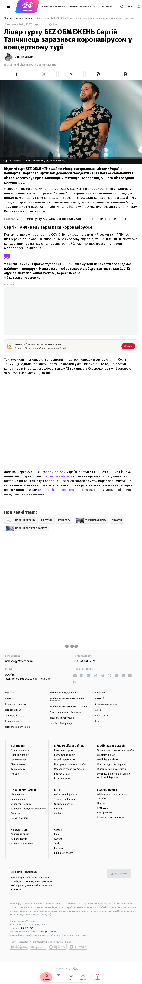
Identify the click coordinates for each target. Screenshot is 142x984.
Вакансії (99, 698)
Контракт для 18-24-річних (112, 764)
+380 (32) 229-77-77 (29, 928)
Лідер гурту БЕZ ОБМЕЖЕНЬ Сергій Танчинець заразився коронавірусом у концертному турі (86, 18)
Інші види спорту (63, 852)
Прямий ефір (18, 759)
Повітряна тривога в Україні (70, 764)
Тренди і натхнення (22, 843)
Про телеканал (13, 710)
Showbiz (8, 18)
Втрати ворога (62, 778)
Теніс (57, 843)
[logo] (27, 6)
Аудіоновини (18, 769)
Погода (15, 773)
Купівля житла (19, 838)
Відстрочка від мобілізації (112, 769)
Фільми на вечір (63, 804)
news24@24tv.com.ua (19, 661)
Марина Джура (23, 57)
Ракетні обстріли (63, 750)
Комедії (58, 808)
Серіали (58, 813)
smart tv (57, 947)
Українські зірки (53, 6)
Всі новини (18, 745)
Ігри (97, 721)
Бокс (56, 834)
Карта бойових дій (64, 754)
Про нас (9, 693)
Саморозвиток (105, 812)
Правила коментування (62, 718)
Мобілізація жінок (107, 759)
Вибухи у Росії (62, 773)
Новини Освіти (107, 790)
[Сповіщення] (138, 6)
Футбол (58, 838)
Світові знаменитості (84, 6)
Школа (101, 803)
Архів (98, 710)
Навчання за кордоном (110, 817)
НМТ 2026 (102, 807)
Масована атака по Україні (69, 769)
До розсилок (119, 874)
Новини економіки (23, 790)
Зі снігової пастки (58, 476)
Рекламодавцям (13, 721)
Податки (15, 813)
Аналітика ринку (20, 834)
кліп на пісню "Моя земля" (58, 490)
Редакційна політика (16, 704)
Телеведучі (11, 716)
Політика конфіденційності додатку (69, 706)
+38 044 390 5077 (84, 661)
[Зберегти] (125, 74)
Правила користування (17, 727)
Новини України (20, 754)
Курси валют (18, 799)
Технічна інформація (61, 723)
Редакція (10, 698)
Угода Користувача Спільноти (66, 712)
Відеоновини (18, 764)
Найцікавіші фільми (65, 794)
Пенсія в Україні (20, 818)
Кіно (57, 790)
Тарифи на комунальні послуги (28, 808)
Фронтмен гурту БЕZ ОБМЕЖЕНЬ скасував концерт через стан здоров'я (72, 219)
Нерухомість (19, 829)
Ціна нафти (17, 794)
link (75, 676)
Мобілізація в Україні (111, 745)
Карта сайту (101, 716)
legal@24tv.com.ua (50, 931)
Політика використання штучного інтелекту (68, 699)
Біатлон (58, 848)
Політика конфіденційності (64, 693)
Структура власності (106, 704)
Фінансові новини (21, 804)
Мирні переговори (64, 759)
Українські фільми (64, 799)
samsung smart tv (78, 947)
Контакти (100, 693)
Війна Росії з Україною (69, 745)
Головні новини (20, 750)
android (19, 947)
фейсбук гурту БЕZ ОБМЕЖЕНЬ (36, 64)
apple (38, 947)
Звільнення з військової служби (115, 750)
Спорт (58, 829)
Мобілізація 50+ (106, 754)
